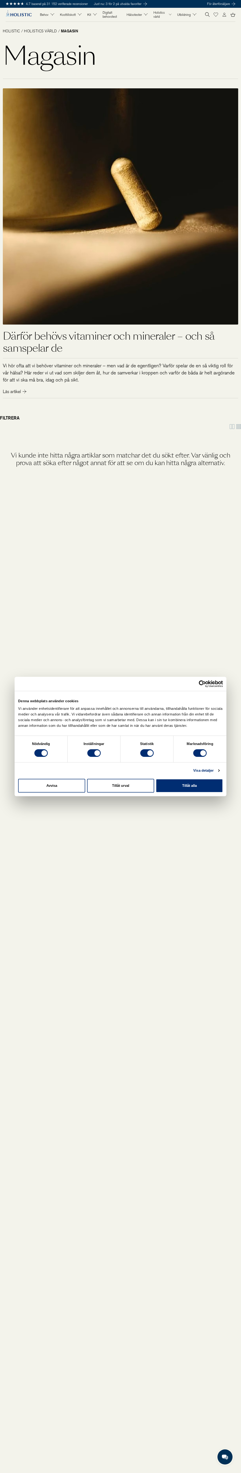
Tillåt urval (120, 786)
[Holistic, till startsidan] (19, 15)
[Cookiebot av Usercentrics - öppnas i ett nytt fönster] (202, 683)
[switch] (94, 753)
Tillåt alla (189, 786)
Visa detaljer (203, 770)
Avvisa (51, 786)
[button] (215, 14)
